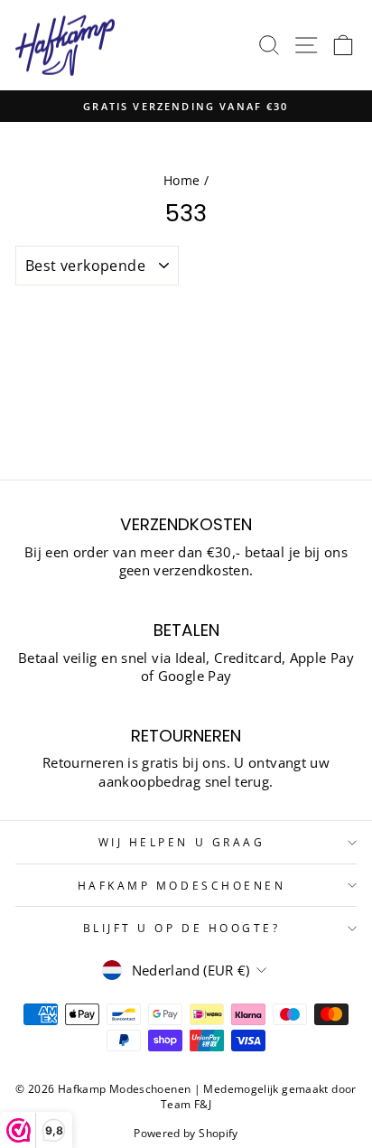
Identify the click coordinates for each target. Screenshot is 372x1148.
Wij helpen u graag (181, 842)
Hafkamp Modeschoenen (182, 885)
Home (181, 180)
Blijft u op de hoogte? (182, 927)
